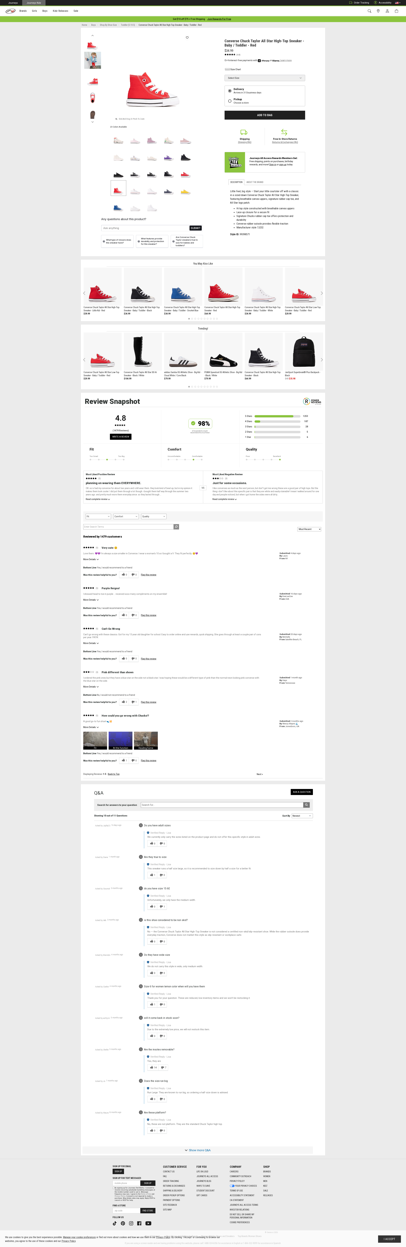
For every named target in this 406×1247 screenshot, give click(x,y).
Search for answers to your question (117, 805)
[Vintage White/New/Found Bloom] (152, 154)
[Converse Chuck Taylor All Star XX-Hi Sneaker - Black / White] (143, 352)
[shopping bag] (397, 11)
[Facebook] (140, 1223)
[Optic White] (135, 188)
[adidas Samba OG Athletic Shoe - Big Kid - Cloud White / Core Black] (183, 352)
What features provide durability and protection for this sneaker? (152, 241)
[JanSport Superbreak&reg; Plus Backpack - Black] (304, 352)
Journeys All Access (207, 1176)
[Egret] (169, 137)
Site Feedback (170, 1205)
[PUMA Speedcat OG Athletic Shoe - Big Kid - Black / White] (223, 352)
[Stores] (378, 11)
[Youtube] (149, 1223)
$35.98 (292, 378)
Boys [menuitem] (45, 10)
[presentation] (23, 11)
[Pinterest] (124, 1223)
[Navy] (169, 188)
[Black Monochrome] (185, 154)
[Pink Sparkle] (185, 137)
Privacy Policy (237, 1181)
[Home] (10, 11)
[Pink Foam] (135, 137)
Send (196, 228)
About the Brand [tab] (254, 182)
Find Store (148, 1210)
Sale (265, 1190)
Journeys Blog (203, 1181)
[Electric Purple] (169, 154)
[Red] (185, 171)
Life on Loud (202, 1171)
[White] (152, 188)
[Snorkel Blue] (118, 205)
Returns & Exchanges (174, 1186)
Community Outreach (240, 1176)
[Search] (370, 11)
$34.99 (127, 313)
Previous (92, 34)
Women (266, 1176)
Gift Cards (201, 1195)
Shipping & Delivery (172, 1190)
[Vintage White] (118, 137)
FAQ (165, 1176)
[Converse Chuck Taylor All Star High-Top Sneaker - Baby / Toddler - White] (264, 287)
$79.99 (167, 378)
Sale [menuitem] (76, 10)
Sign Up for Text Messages (127, 1178)
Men (265, 1181)
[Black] (135, 171)
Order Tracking (361, 2)
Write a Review (120, 436)
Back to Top (114, 774)
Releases (268, 1195)
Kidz (265, 1186)
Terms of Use (236, 1190)
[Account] (388, 11)
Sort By (286, 816)
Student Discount (205, 1190)
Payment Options (171, 1200)
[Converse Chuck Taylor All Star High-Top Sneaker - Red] (223, 287)
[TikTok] (116, 1223)
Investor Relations (239, 1209)
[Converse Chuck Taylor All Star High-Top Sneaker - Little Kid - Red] (103, 287)
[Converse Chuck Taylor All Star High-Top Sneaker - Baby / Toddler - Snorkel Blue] (183, 287)
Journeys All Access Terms (244, 1205)
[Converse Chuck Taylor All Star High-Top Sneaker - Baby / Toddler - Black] (143, 287)
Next (92, 121)
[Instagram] (132, 1223)
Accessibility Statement (242, 1195)
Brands (267, 1171)
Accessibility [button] (385, 2)
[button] (398, 3)
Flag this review (148, 574)
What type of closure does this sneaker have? (118, 241)
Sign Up (118, 1171)
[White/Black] (135, 154)
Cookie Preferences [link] (240, 1222)
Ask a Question (302, 792)
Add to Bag (264, 115)
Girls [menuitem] (34, 10)
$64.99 (207, 313)
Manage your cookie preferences (79, 1237)
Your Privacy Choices (246, 1186)
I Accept (389, 1239)
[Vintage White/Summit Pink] (118, 154)
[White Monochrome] (135, 205)
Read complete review (96, 499)
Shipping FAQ (244, 142)
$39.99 (87, 313)
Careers (234, 1171)
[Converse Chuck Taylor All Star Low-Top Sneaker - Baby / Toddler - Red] (304, 287)
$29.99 (288, 313)
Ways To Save (203, 1186)
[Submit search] (306, 805)
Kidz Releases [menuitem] (60, 10)
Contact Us (169, 1171)
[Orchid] (152, 137)
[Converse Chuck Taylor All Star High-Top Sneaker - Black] (264, 352)
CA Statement (237, 1200)
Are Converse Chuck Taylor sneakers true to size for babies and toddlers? (187, 241)
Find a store (119, 1205)
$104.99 (127, 378)
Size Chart (235, 69)
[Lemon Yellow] (185, 188)
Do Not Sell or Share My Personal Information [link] (242, 1216)
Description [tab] (236, 182)
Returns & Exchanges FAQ (285, 142)
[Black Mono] (118, 171)
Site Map (167, 1209)
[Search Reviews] (176, 526)
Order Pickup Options (174, 1195)
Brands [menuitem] (23, 10)
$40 (286, 378)
